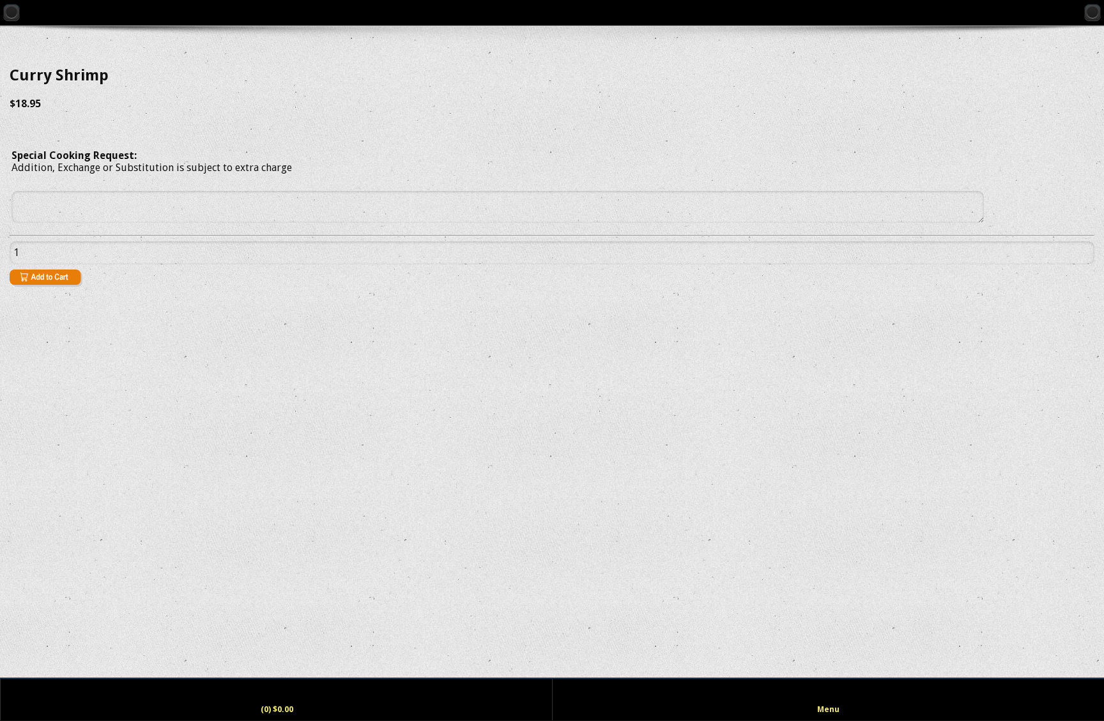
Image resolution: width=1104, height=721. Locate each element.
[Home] (1092, 12)
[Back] (11, 12)
